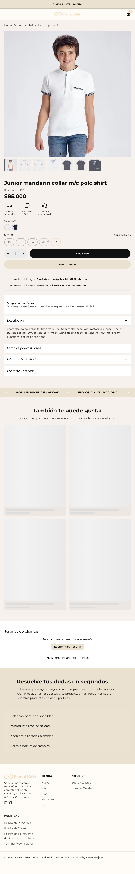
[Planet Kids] (67, 14)
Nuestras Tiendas (82, 788)
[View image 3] (38, 165)
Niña (44, 793)
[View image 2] (24, 165)
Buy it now (67, 264)
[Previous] (10, 93)
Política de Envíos (15, 828)
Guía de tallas (122, 235)
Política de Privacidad (17, 822)
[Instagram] (5, 803)
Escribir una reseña (67, 646)
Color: (10, 220)
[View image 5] (66, 165)
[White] (7, 227)
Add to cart (79, 253)
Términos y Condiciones (19, 843)
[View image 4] (52, 165)
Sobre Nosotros (81, 782)
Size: (8, 235)
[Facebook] (10, 803)
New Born (47, 799)
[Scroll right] (129, 165)
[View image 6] (81, 165)
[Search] (120, 14)
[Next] (124, 93)
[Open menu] (7, 14)
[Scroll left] (6, 165)
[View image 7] (95, 165)
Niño (44, 788)
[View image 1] (10, 165)
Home (8, 25)
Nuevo (45, 782)
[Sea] (15, 227)
